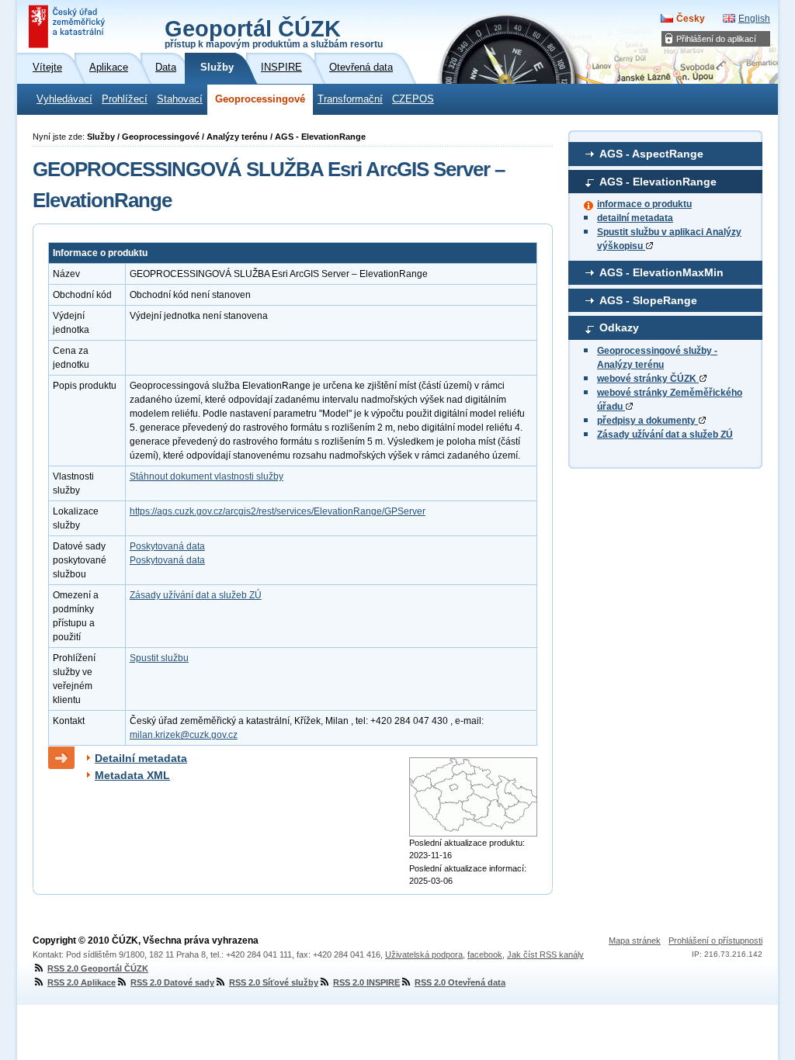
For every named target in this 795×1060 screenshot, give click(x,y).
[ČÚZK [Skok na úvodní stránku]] (68, 26)
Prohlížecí (125, 99)
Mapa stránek (635, 940)
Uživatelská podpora (424, 954)
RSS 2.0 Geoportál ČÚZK (97, 968)
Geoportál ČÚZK (274, 32)
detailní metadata (635, 218)
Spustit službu (159, 658)
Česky (690, 18)
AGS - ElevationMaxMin (661, 272)
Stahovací (180, 99)
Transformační (350, 99)
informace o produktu (644, 204)
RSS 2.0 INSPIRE (366, 982)
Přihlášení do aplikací (716, 38)
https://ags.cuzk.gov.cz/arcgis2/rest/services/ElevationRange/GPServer (277, 511)
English (754, 18)
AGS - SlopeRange (648, 300)
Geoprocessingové (260, 99)
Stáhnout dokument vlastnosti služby (206, 476)
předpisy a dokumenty (647, 420)
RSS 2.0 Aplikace (81, 982)
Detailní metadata (141, 758)
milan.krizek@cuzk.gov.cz (184, 734)
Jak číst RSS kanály (545, 954)
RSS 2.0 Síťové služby (273, 982)
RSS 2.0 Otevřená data (460, 982)
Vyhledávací (64, 99)
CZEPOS (413, 99)
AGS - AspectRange (651, 153)
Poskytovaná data (167, 546)
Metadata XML (132, 775)
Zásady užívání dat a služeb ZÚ (665, 434)
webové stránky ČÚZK (648, 378)
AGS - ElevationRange (658, 181)
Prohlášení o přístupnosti (715, 940)
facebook (484, 954)
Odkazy (619, 327)
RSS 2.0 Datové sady (172, 982)
